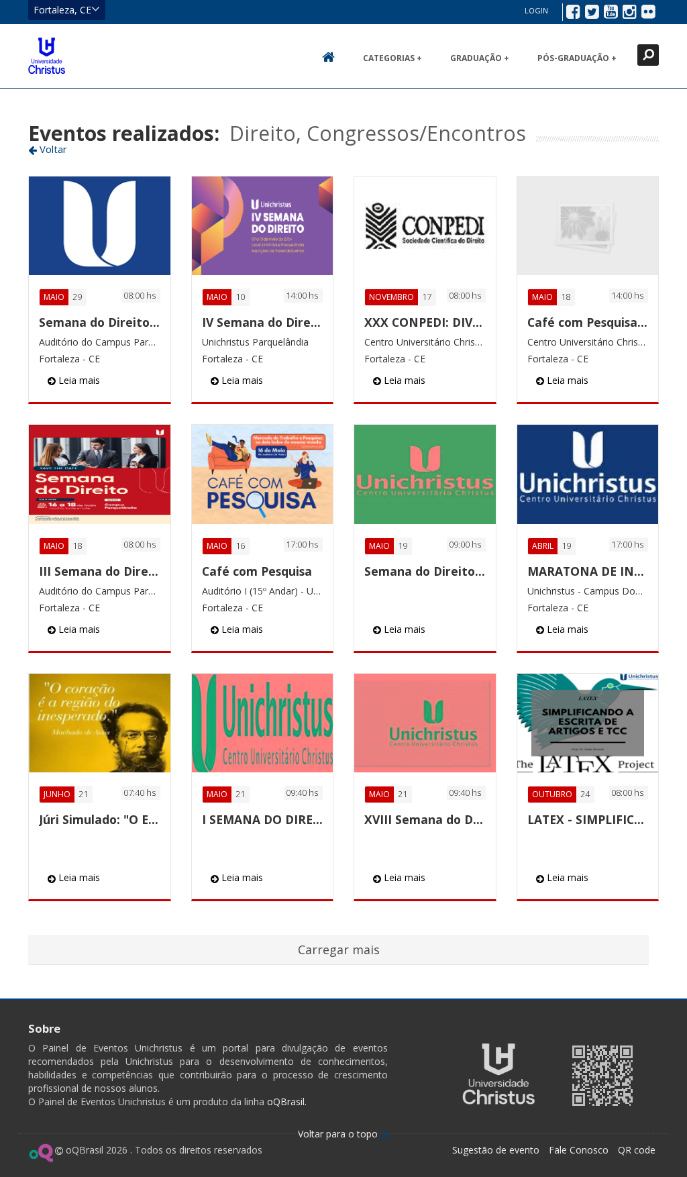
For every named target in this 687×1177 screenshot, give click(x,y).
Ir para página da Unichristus (498, 1074)
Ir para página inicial (46, 56)
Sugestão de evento (495, 1149)
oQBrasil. (285, 1101)
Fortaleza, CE (62, 9)
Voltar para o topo (339, 1133)
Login (536, 10)
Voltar (52, 149)
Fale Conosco (579, 1149)
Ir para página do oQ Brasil (40, 1152)
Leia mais (78, 380)
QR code (636, 1149)
